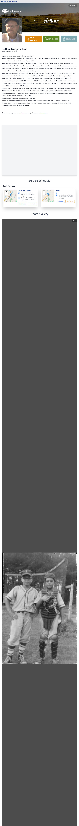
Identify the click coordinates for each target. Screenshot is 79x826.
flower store (43, 113)
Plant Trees (32, 204)
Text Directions (22, 204)
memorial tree (20, 113)
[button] (11, 194)
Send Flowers (70, 201)
